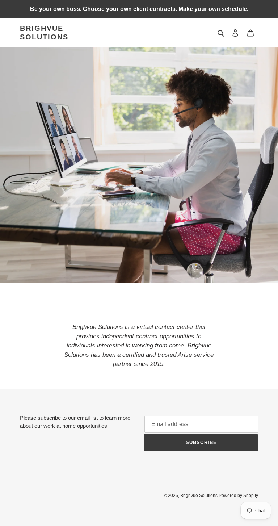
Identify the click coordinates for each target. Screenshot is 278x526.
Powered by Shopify (238, 495)
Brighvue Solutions (44, 32)
